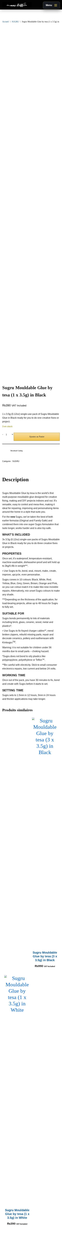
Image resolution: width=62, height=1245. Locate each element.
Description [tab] (15, 479)
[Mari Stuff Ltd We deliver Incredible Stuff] (17, 4)
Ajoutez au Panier (36, 437)
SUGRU (15, 22)
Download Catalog (17, 451)
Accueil (5, 22)
